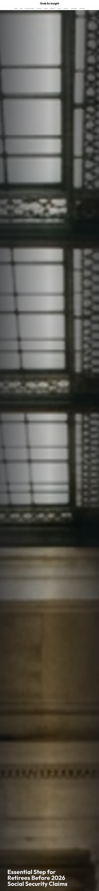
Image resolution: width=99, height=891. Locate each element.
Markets (53, 8)
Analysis (66, 8)
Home (16, 8)
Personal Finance (29, 8)
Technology (74, 8)
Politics (46, 8)
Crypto (59, 8)
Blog (21, 8)
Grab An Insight (49, 3)
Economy (39, 8)
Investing (82, 8)
